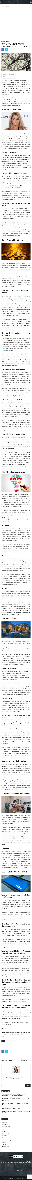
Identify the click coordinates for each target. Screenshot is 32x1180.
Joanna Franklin (6, 46)
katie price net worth (16, 1040)
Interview (4, 1135)
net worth (23, 530)
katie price (8, 1040)
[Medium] (18, 1170)
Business (7, 6)
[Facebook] (2, 49)
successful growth (21, 298)
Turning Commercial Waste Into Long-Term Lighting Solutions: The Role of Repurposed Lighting (14, 1095)
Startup (4, 1142)
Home (2, 6)
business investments (21, 405)
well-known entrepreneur (15, 135)
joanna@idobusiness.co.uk (19, 1167)
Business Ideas (6, 1124)
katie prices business (6, 1042)
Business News (6, 1126)
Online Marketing (6, 1140)
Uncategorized (5, 1146)
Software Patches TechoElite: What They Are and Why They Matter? (16, 1104)
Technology (5, 1144)
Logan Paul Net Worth (6, 1060)
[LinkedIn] (14, 1170)
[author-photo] (16, 1073)
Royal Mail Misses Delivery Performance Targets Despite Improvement (15, 1099)
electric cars (4, 707)
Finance (7, 41)
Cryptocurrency (6, 1129)
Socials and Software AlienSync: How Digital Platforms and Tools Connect (16, 1112)
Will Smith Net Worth (25, 1060)
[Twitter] (6, 49)
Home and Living (6, 1133)
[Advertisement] (16, 24)
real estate (16, 685)
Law (3, 1138)
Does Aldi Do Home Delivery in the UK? (11, 1108)
